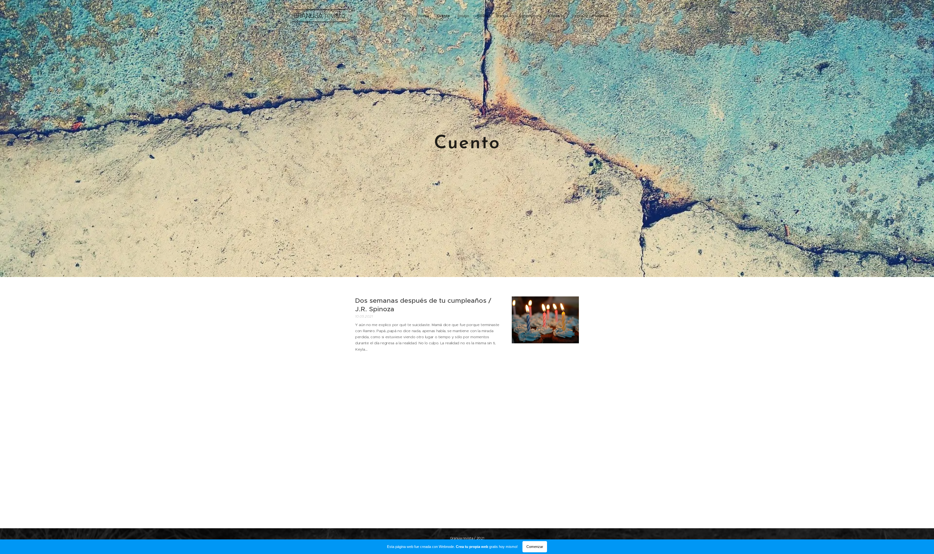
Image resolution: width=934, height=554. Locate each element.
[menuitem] (407, 16)
